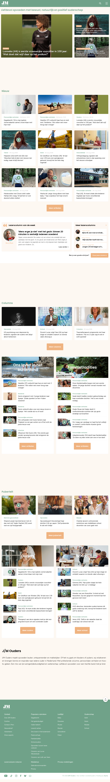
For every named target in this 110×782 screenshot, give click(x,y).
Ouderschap (89, 714)
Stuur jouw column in (99, 255)
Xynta (106, 776)
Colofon (7, 721)
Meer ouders (27, 630)
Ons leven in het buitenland (40, 732)
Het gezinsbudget (37, 721)
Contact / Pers (9, 725)
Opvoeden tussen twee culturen (39, 747)
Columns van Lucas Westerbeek (37, 752)
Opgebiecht (35, 718)
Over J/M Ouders (10, 718)
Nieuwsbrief (8, 728)
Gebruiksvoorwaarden (38, 765)
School (86, 728)
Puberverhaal (35, 735)
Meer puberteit (55, 535)
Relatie (86, 725)
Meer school (82, 630)
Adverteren (8, 732)
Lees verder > (63, 247)
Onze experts (8, 735)
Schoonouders (36, 742)
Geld (86, 718)
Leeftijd (60, 714)
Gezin (86, 721)
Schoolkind (61, 732)
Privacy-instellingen (65, 762)
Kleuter (60, 728)
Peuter (60, 725)
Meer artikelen (55, 208)
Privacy (33, 769)
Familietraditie (36, 739)
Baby (59, 718)
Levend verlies (36, 728)
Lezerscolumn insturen (13, 762)
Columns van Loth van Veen (40, 757)
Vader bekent (35, 725)
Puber (60, 735)
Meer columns (55, 347)
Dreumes (61, 721)
